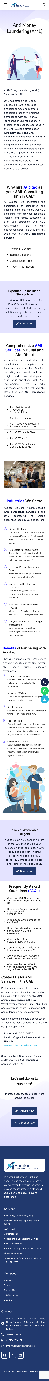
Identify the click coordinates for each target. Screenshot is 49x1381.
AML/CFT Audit (18, 438)
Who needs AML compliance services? (23, 921)
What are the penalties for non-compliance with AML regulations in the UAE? (22, 967)
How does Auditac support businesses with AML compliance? (22, 911)
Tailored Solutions (20, 255)
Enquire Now (26, 1110)
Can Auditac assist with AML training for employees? (23, 948)
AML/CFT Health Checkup (25, 432)
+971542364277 (14, 1340)
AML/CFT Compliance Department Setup (22, 445)
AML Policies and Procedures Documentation (20, 409)
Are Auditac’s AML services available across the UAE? (23, 957)
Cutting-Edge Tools (21, 261)
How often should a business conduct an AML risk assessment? (24, 931)
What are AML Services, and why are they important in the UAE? (24, 900)
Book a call (26, 323)
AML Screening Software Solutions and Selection (24, 425)
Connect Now (27, 1122)
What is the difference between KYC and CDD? (21, 940)
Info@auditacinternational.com (20, 1345)
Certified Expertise (21, 249)
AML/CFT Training (20, 418)
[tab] (24, 249)
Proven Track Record (22, 266)
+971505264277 (14, 1334)
